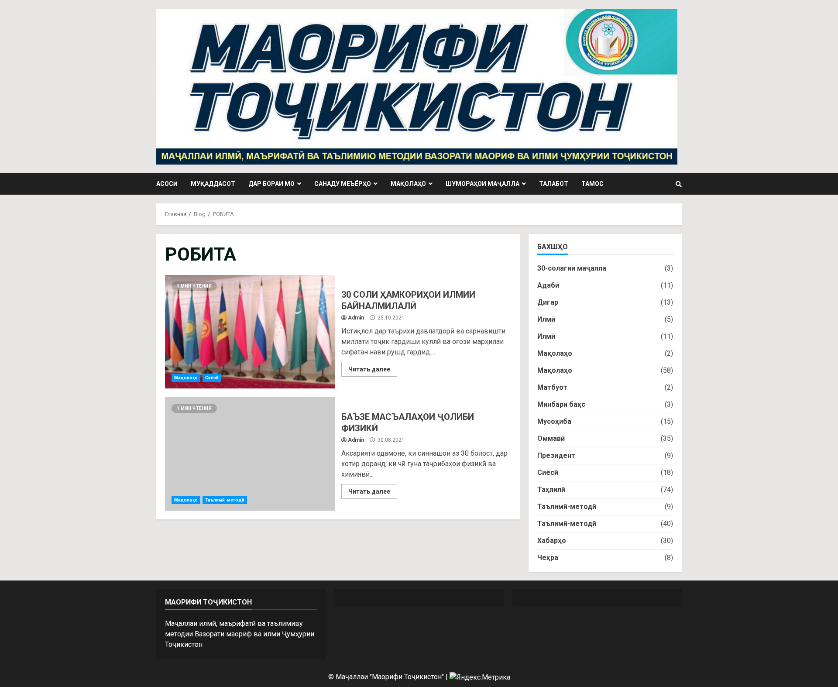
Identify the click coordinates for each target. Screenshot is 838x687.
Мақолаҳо (408, 183)
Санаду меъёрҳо (342, 183)
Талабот (553, 183)
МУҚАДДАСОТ (213, 183)
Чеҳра (547, 557)
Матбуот (552, 387)
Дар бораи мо (271, 183)
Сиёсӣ (212, 377)
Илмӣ (546, 319)
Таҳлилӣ (551, 489)
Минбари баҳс (561, 404)
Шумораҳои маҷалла (482, 183)
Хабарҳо (551, 540)
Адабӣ (548, 285)
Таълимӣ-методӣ (224, 500)
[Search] (679, 184)
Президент (556, 455)
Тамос (592, 183)
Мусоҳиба (554, 421)
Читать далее (369, 369)
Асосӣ (167, 183)
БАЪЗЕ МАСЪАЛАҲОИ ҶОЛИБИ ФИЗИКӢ (250, 454)
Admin (356, 318)
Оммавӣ (551, 438)
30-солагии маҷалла (571, 268)
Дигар (547, 302)
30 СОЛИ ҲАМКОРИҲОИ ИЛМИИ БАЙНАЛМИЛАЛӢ (250, 331)
